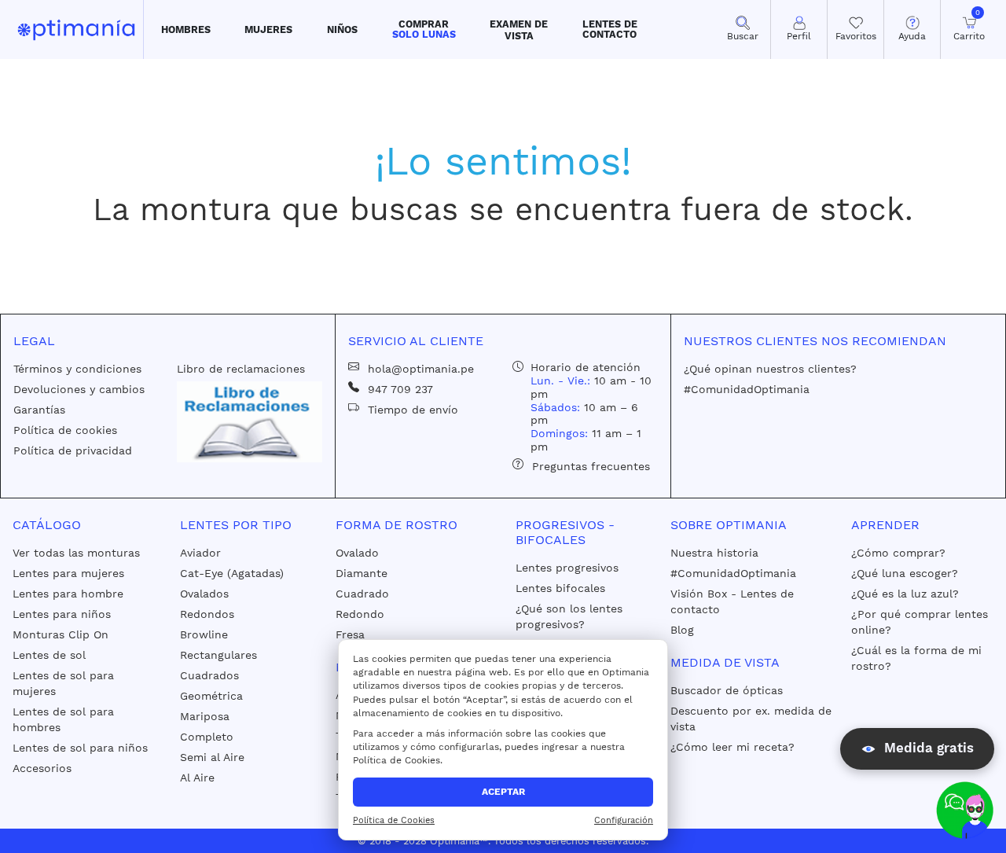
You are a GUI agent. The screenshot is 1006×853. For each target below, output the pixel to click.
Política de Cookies (394, 820)
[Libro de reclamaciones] (249, 420)
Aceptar (503, 791)
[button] (186, 29)
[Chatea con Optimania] (964, 810)
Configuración (623, 820)
